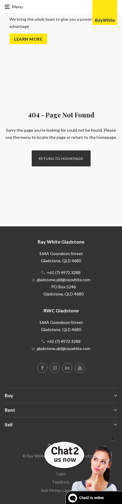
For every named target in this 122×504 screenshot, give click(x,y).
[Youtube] (80, 368)
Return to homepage (61, 158)
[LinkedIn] (67, 368)
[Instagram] (55, 368)
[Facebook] (42, 368)
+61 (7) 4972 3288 (64, 272)
